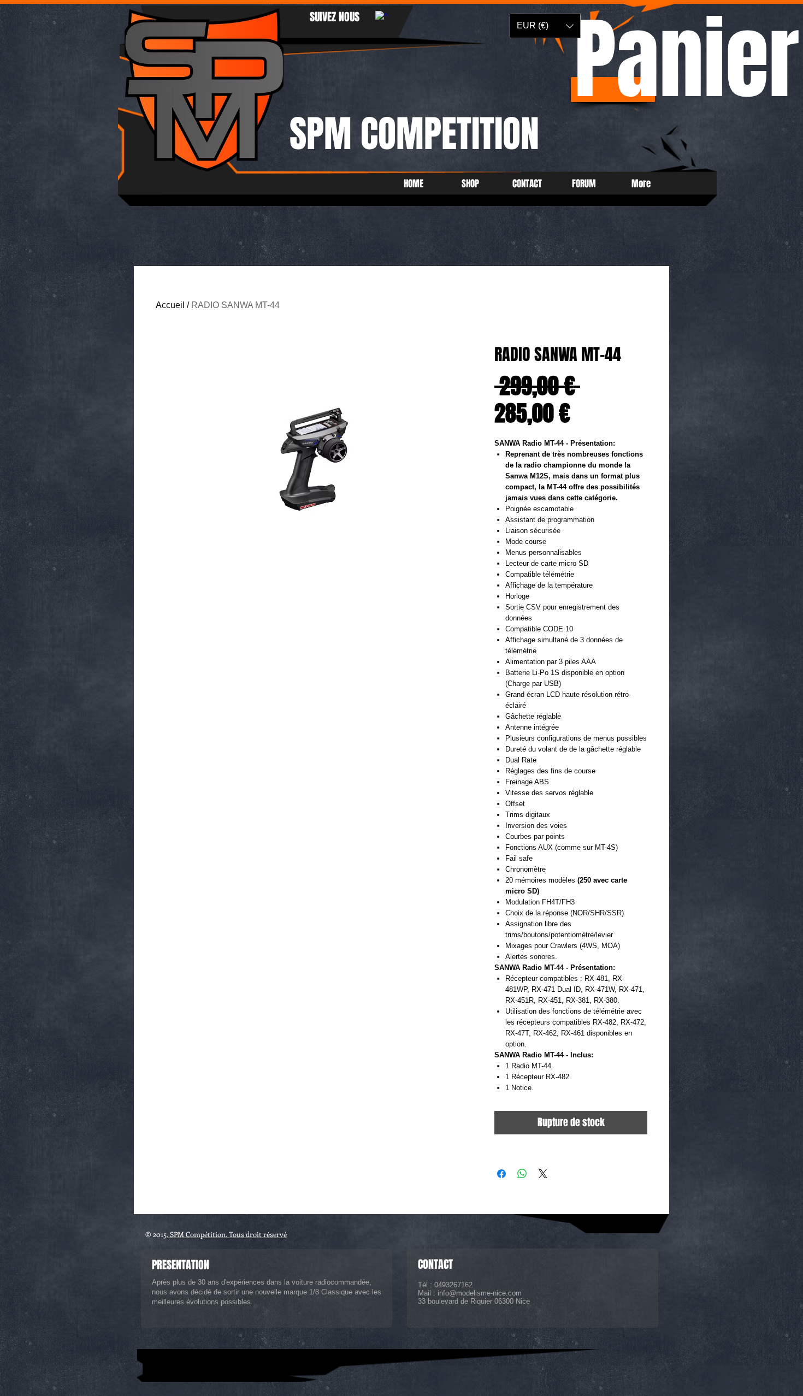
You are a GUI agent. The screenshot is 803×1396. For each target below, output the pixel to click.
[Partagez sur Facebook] (501, 1173)
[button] (545, 26)
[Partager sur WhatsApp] (522, 1173)
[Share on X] (543, 1173)
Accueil (170, 305)
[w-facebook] (381, 17)
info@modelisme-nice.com (480, 1293)
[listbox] (545, 26)
